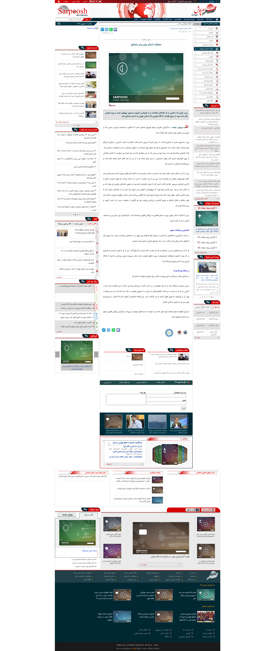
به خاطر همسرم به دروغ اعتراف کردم (81, 241)
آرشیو (85, 2)
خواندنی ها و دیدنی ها (82, 573)
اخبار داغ (209, 19)
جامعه (178, 573)
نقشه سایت (164, 634)
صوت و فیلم (207, 637)
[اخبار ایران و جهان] (204, 17)
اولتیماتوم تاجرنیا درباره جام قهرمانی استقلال (179, 431)
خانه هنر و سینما (130, 573)
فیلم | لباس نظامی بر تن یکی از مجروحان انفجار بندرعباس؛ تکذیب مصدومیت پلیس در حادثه (206, 535)
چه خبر (90, 281)
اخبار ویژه (200, 19)
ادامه (198, 338)
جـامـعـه (96, 288)
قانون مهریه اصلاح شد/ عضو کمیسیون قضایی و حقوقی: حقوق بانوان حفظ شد (71, 85)
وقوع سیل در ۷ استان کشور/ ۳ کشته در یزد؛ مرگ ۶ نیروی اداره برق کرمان (76, 176)
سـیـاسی (96, 307)
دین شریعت (131, 580)
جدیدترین (107, 382)
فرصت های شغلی (140, 634)
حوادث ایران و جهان (185, 28)
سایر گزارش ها (202, 252)
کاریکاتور (94, 336)
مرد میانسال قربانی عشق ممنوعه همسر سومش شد (172, 363)
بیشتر (60, 277)
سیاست (192, 573)
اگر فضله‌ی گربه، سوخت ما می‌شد (85, 567)
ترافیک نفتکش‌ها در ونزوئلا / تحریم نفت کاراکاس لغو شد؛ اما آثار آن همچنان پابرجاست (157, 431)
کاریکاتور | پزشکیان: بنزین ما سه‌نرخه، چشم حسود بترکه (76, 367)
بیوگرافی (157, 19)
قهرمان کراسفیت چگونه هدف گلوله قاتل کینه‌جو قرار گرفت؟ (70, 104)
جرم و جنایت (174, 28)
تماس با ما (186, 630)
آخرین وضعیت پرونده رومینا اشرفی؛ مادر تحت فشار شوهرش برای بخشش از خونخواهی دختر (76, 192)
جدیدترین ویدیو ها (207, 585)
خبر (215, 105)
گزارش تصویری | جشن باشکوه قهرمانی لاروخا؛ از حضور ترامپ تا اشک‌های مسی (187, 617)
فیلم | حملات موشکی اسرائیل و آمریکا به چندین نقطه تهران (145, 595)
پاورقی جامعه (68, 515)
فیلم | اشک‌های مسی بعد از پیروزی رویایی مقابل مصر (187, 595)
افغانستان (87, 580)
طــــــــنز (89, 515)
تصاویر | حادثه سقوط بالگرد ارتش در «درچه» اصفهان (104, 617)
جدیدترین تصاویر (208, 606)
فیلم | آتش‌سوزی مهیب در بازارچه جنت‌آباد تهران (170, 557)
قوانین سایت (207, 634)
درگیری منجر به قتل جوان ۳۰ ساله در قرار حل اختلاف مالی (76, 271)
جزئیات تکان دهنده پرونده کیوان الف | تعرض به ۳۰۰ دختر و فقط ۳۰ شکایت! (76, 200)
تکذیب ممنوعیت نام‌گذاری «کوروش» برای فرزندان (133, 488)
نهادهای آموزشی (152, 573)
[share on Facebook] (115, 29)
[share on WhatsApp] (111, 29)
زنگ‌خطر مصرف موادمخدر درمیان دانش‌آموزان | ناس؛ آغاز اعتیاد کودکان (71, 94)
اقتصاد (192, 576)
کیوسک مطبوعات (146, 19)
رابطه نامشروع (138, 365)
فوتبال (156, 576)
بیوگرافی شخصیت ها (83, 576)
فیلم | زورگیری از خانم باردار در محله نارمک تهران (111, 562)
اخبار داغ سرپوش (202, 199)
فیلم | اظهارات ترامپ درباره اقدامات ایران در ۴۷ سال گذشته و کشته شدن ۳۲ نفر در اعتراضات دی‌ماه (103, 596)
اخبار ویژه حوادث (63, 122)
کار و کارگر (191, 580)
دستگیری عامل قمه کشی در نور (84, 166)
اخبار (136, 19)
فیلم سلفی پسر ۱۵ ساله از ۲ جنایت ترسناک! (80, 142)
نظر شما (142, 392)
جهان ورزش (153, 580)
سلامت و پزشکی (174, 576)
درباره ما (209, 630)
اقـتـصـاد (96, 316)
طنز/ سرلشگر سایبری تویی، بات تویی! (83, 563)
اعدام (128, 356)
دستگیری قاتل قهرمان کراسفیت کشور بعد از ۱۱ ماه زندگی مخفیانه (77, 252)
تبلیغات (66, 2)
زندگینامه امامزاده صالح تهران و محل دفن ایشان (127, 442)
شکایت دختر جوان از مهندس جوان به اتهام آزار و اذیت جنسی (76, 208)
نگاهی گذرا (143, 630)
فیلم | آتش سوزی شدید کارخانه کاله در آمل (113, 535)
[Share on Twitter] (102, 29)
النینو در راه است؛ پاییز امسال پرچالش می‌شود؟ (71, 114)
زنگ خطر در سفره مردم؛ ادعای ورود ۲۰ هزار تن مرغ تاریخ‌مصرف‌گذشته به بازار (207, 277)
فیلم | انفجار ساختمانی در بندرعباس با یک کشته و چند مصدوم (206, 562)
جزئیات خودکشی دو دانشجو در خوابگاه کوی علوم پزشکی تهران (207, 230)
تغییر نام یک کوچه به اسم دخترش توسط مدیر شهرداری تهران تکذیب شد (132, 500)
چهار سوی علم (109, 573)
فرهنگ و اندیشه (130, 576)
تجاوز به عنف (138, 374)
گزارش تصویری (184, 637)
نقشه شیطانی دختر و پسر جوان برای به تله (176, 24)
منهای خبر (178, 19)
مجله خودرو (110, 580)
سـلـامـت (96, 298)
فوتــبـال (96, 325)
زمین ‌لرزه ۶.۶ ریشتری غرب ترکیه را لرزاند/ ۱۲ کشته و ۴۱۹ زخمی (76, 184)
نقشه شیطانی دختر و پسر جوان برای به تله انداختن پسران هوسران (163, 355)
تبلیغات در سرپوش (162, 630)
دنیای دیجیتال (109, 576)
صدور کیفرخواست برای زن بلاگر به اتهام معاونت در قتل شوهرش (75, 261)
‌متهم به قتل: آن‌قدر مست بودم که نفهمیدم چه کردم (171, 373)
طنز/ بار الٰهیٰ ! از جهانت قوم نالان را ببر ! (83, 559)
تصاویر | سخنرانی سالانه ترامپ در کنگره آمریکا (146, 615)
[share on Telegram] (106, 29)
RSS (167, 637)
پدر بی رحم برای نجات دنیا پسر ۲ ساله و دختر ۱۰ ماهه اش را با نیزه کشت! (76, 152)
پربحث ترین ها (189, 19)
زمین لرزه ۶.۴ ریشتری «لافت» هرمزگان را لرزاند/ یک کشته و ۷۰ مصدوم (76, 136)
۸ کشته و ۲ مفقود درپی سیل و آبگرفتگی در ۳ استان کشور (76, 160)
